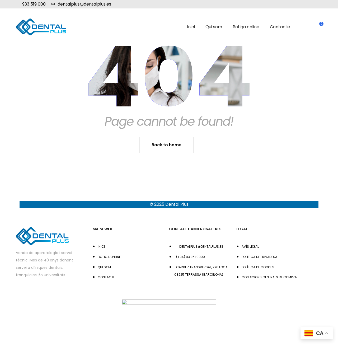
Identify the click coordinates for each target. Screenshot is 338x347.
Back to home (166, 145)
